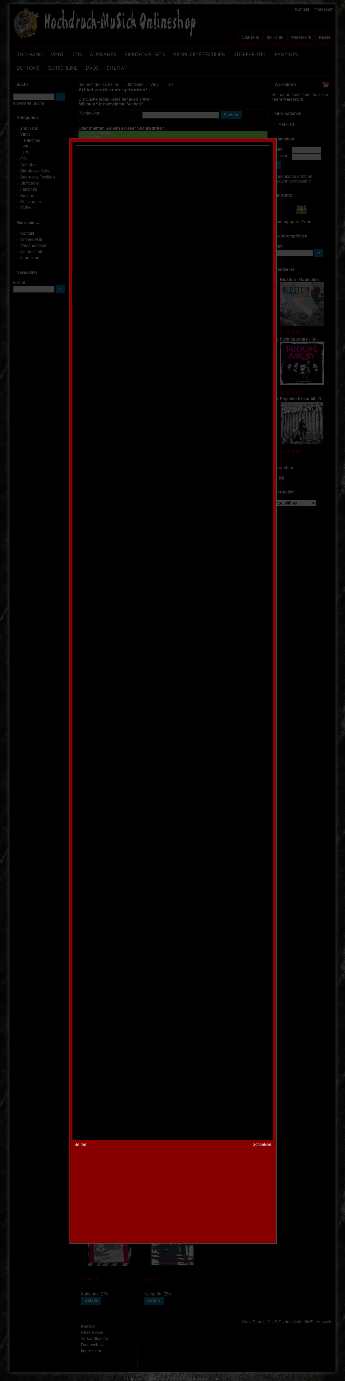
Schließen (262, 1144)
